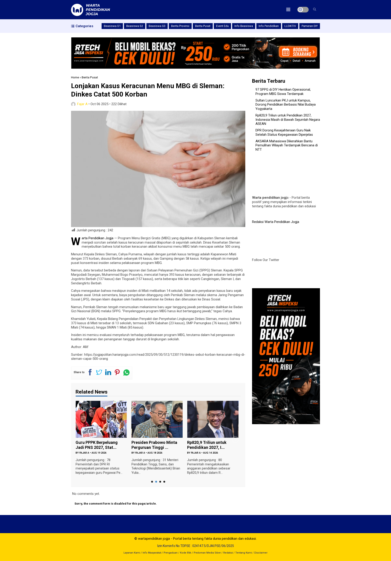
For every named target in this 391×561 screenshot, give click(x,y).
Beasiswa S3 (157, 26)
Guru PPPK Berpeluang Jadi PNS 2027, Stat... (97, 445)
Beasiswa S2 (134, 26)
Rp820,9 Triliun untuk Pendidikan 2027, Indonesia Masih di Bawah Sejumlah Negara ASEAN (287, 119)
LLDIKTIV (290, 26)
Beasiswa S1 (112, 26)
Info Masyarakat (152, 552)
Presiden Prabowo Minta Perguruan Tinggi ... (154, 445)
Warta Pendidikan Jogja (97, 238)
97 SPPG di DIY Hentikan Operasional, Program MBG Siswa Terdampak (283, 91)
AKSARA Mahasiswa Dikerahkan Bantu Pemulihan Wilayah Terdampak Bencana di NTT (286, 145)
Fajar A (82, 104)
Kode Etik (185, 552)
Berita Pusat (202, 26)
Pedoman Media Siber (207, 552)
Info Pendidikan (269, 26)
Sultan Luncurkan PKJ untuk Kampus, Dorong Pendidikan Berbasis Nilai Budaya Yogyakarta (285, 104)
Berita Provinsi (180, 26)
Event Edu (222, 26)
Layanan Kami (132, 552)
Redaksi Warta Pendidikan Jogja (275, 222)
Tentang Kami (243, 552)
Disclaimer (260, 552)
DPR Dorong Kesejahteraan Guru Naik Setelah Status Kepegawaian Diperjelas (284, 132)
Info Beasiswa (243, 26)
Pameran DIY (310, 26)
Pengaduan (171, 552)
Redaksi (228, 552)
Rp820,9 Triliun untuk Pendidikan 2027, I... (206, 445)
